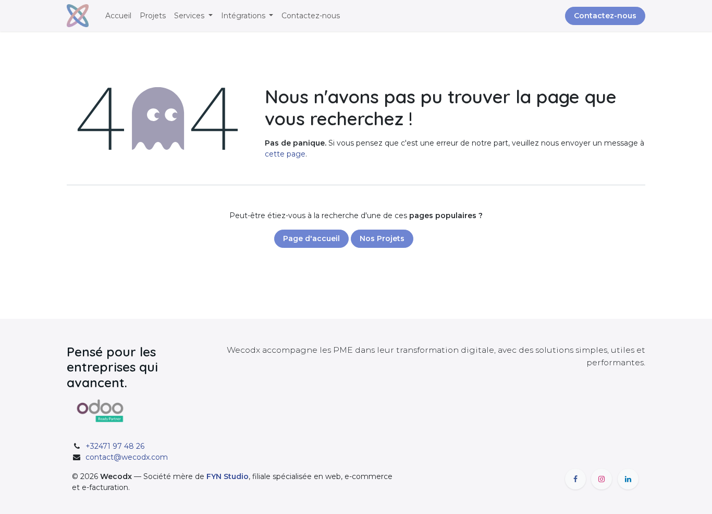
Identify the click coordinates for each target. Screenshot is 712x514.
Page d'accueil (311, 238)
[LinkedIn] (628, 479)
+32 (114, 446)
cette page (285, 154)
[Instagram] (601, 479)
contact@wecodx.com (126, 457)
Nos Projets (382, 238)
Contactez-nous (605, 15)
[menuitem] (118, 16)
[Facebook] (575, 479)
